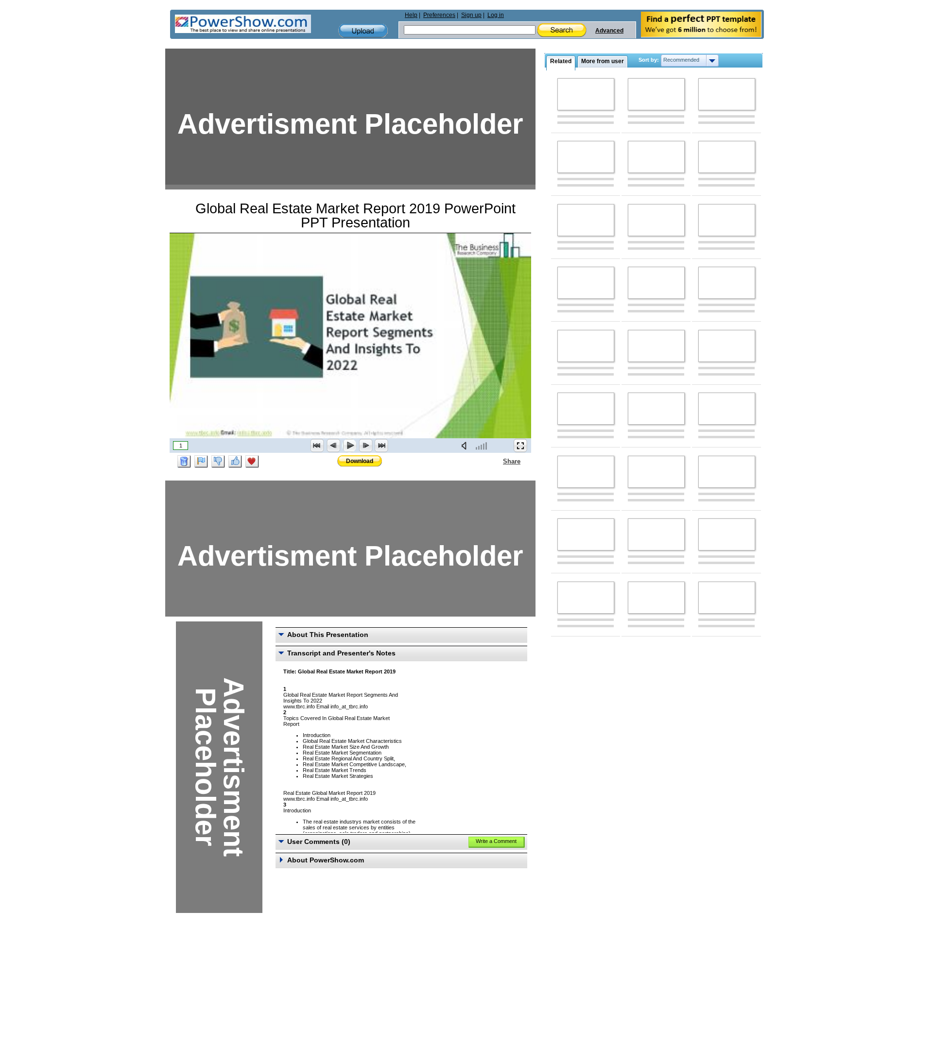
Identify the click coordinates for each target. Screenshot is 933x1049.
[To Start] (317, 445)
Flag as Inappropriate (201, 461)
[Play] (349, 445)
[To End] (381, 445)
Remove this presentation (184, 461)
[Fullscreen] (520, 445)
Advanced (609, 30)
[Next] (365, 445)
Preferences (439, 15)
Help (411, 15)
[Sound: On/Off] (466, 445)
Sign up (471, 15)
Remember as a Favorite (252, 461)
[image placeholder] (585, 94)
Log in (495, 15)
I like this (235, 461)
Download (359, 461)
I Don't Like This (218, 461)
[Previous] (333, 445)
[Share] (497, 461)
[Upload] (363, 31)
